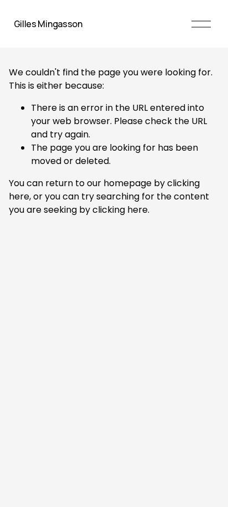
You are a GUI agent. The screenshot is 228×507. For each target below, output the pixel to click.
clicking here (120, 209)
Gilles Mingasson (48, 24)
